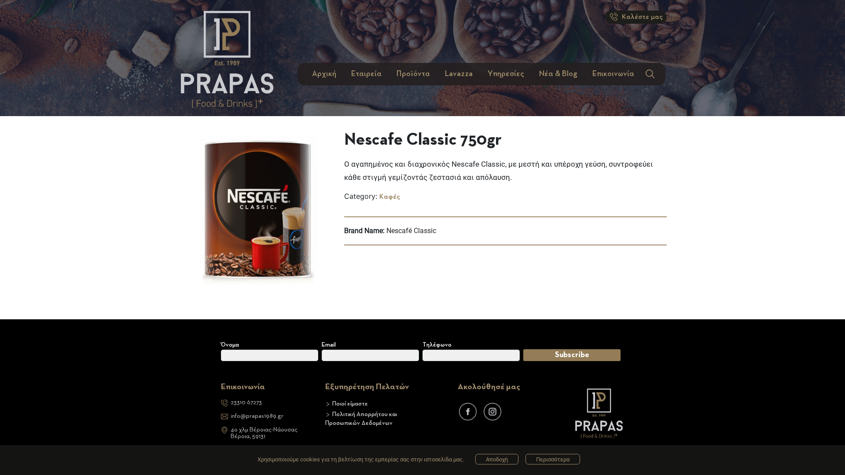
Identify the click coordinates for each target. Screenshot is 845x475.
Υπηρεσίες (506, 74)
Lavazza (459, 74)
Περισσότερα (552, 459)
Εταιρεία (366, 74)
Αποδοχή (497, 459)
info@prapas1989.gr (257, 416)
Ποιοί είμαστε (350, 404)
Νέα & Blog (558, 74)
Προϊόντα (413, 74)
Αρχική (324, 74)
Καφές (389, 197)
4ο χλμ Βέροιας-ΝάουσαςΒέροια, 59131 (264, 433)
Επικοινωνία (613, 74)
